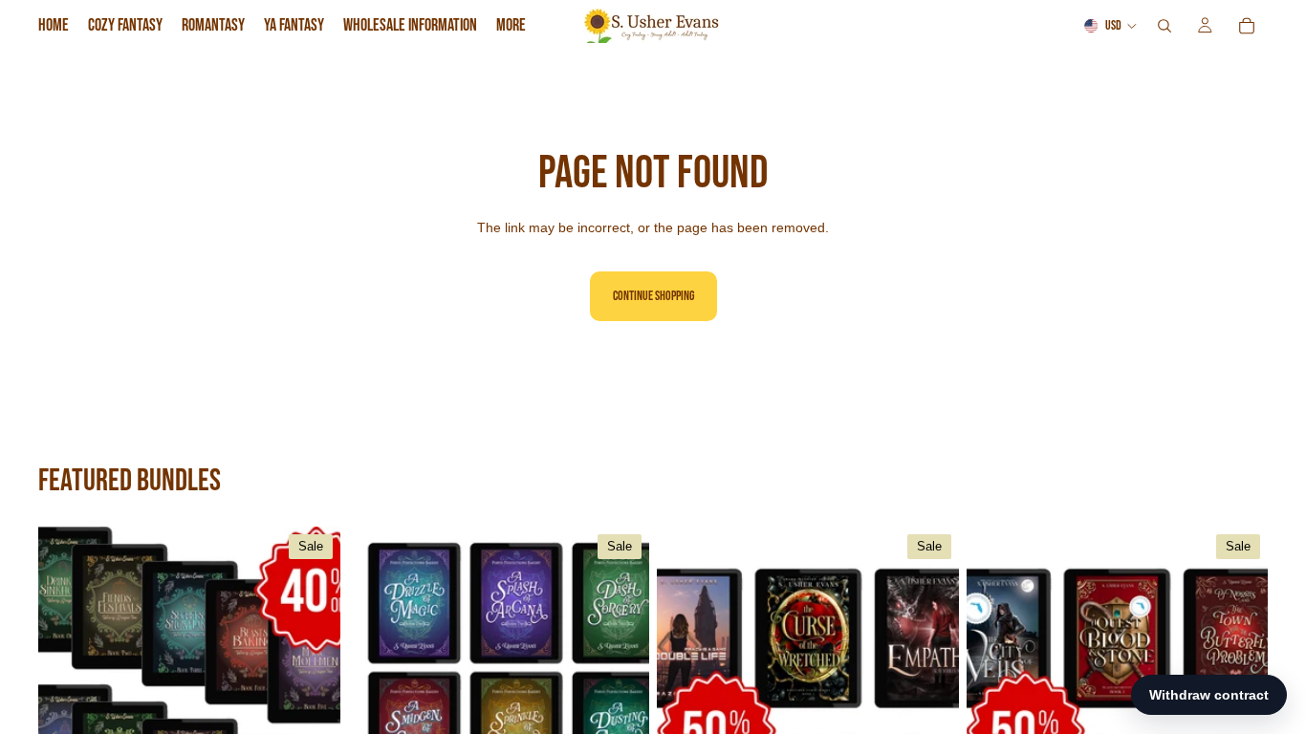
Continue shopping (653, 296)
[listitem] (511, 26)
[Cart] (1247, 26)
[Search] (1164, 26)
